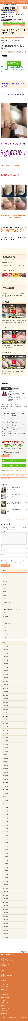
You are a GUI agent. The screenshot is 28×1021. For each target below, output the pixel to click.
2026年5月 (5, 656)
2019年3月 (5, 919)
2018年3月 (5, 930)
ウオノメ (5, 574)
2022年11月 (5, 800)
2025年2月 (5, 705)
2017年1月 (5, 937)
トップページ (5, 984)
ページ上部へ (23, 951)
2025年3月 (5, 702)
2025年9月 (5, 684)
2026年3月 (5, 663)
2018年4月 (5, 926)
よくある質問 (5, 994)
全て (4, 627)
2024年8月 (5, 726)
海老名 (5, 52)
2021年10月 (5, 846)
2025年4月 (5, 698)
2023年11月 (5, 758)
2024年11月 (5, 716)
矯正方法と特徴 (5, 997)
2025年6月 (5, 691)
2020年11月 (5, 884)
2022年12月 (5, 797)
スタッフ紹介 (5, 989)
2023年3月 (5, 786)
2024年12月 (5, 712)
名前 (2, 545)
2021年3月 (5, 870)
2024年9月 (5, 723)
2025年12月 (5, 674)
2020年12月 (5, 881)
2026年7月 (5, 649)
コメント (4, 531)
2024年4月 (5, 740)
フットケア (5, 620)
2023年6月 (5, 775)
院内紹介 (4, 992)
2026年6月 (5, 653)
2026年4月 (5, 660)
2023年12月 (5, 754)
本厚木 (2, 52)
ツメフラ (22, 52)
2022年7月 (5, 814)
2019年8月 (5, 909)
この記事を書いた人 (7, 388)
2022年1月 (5, 835)
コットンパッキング (7, 602)
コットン (5, 606)
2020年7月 (5, 898)
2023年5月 (5, 779)
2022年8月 (5, 811)
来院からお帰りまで (7, 986)
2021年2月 (5, 874)
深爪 (4, 613)
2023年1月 (5, 793)
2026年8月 (5, 646)
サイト (2, 554)
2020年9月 (5, 891)
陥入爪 (4, 584)
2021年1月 (5, 877)
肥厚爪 (4, 591)
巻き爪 (14, 52)
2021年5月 (5, 863)
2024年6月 (5, 733)
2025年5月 (5, 695)
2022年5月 (5, 821)
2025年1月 (5, 709)
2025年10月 (5, 681)
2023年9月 (5, 765)
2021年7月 (5, 856)
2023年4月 (5, 782)
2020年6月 (5, 902)
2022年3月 (5, 828)
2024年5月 (5, 737)
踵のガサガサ (6, 581)
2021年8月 (5, 853)
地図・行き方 (6, 456)
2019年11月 (5, 905)
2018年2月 (5, 933)
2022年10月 (5, 804)
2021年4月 (5, 867)
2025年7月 (5, 688)
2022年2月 (5, 832)
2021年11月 (5, 842)
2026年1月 (5, 670)
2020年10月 (5, 888)
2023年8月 (5, 768)
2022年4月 (5, 825)
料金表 (3, 1000)
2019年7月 (5, 912)
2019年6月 (5, 916)
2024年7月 (5, 730)
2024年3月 (5, 744)
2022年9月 (5, 807)
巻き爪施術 (9, 52)
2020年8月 (5, 895)
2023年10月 (5, 761)
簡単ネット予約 (14, 465)
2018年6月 (5, 923)
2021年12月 (5, 839)
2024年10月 (5, 719)
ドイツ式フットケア (7, 623)
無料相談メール (14, 460)
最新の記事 (16, 388)
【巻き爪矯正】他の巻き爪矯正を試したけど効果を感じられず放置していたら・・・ (17, 503)
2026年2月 (5, 667)
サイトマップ (5, 1013)
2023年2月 (5, 789)
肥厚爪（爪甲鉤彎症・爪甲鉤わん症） (12, 609)
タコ (4, 577)
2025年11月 (5, 677)
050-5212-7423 (16, 446)
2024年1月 (5, 751)
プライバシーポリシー (7, 1010)
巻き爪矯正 (18, 52)
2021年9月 (5, 849)
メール (3, 550)
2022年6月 (5, 818)
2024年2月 (5, 747)
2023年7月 (5, 772)
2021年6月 (5, 860)
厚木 (12, 52)
